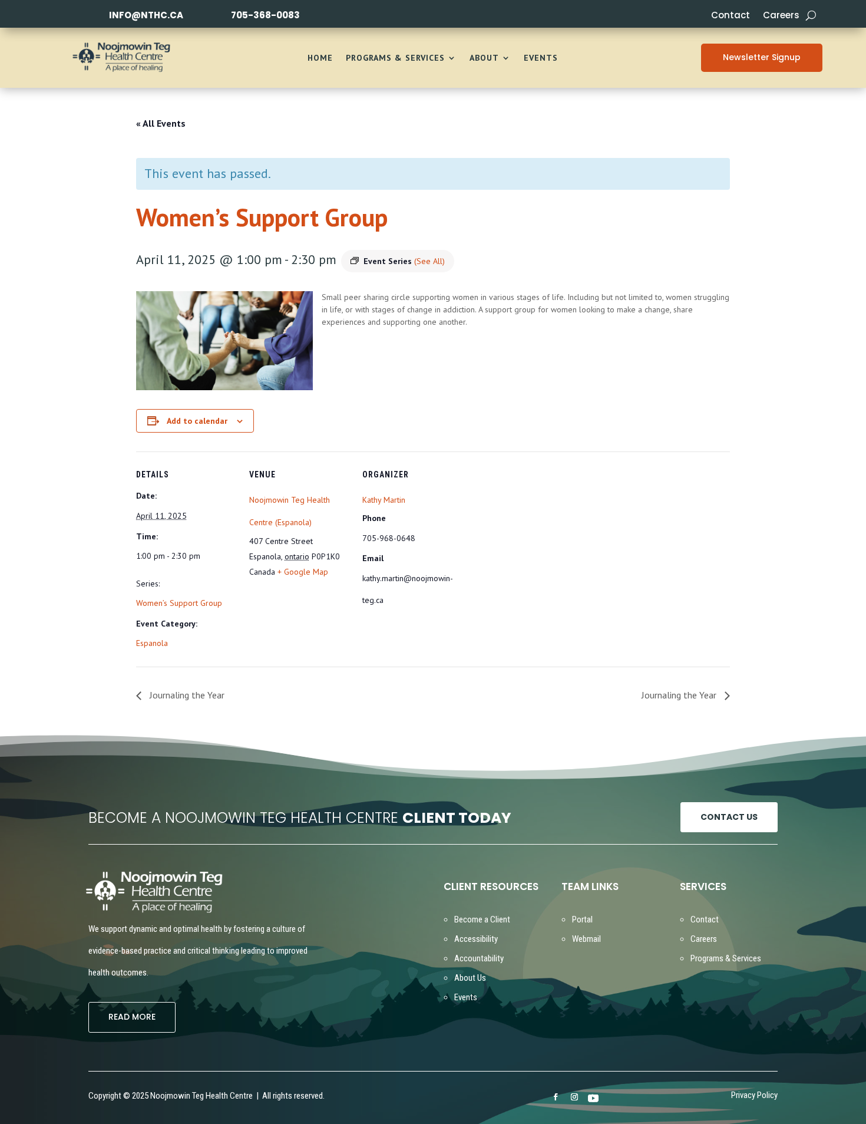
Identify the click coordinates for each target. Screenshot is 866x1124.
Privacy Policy (754, 1096)
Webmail (586, 939)
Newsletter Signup (762, 57)
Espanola (152, 643)
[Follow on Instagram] (574, 1097)
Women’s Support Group (179, 603)
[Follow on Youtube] (593, 1097)
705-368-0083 (265, 15)
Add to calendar (197, 421)
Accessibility (476, 939)
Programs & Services (395, 58)
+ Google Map (302, 571)
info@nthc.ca (146, 15)
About (484, 58)
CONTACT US (729, 817)
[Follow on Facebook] (555, 1097)
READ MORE (132, 1017)
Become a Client (482, 919)
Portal (582, 919)
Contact (730, 16)
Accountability (479, 958)
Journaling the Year (185, 695)
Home (320, 58)
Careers (781, 16)
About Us (470, 978)
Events (541, 58)
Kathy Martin (383, 500)
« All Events (161, 123)
